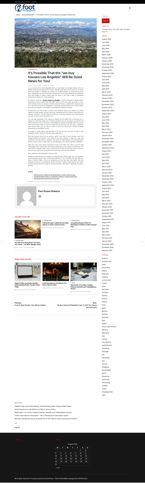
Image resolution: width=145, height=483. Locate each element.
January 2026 (107, 61)
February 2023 (107, 170)
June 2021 (105, 225)
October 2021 (107, 216)
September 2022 (108, 185)
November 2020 (108, 247)
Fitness (104, 302)
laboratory (105, 333)
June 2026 (106, 45)
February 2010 (107, 250)
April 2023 (105, 163)
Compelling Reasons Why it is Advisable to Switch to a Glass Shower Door (55, 176)
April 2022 (105, 197)
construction (106, 280)
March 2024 (106, 129)
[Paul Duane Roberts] (26, 196)
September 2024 (108, 110)
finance (73, 282)
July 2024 (105, 117)
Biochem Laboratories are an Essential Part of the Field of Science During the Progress (46, 419)
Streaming (105, 376)
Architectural (106, 261)
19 (66, 459)
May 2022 (105, 194)
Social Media (106, 370)
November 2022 (108, 179)
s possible (50, 181)
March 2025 (106, 92)
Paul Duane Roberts (49, 85)
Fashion (105, 295)
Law (103, 336)
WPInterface (82, 478)
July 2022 (105, 191)
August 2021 (106, 222)
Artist (104, 264)
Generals (105, 317)
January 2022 (107, 207)
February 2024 (107, 132)
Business (105, 274)
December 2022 (108, 176)
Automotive (106, 267)
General (104, 314)
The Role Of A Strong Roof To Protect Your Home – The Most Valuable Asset (28, 243)
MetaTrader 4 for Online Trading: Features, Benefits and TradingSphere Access (83, 287)
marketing (105, 348)
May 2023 (105, 160)
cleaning (105, 277)
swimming (105, 379)
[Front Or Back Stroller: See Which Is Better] (2, 241)
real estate (106, 358)
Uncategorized (107, 392)
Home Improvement (33, 69)
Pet (103, 354)
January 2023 (107, 173)
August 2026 (106, 39)
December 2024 (108, 101)
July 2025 (105, 79)
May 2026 (105, 48)
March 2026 (106, 55)
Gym (103, 320)
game (104, 308)
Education (105, 289)
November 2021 (107, 213)
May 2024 (105, 123)
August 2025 (106, 76)
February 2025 (107, 95)
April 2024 (105, 126)
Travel (104, 389)
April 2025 (105, 89)
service (104, 364)
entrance (105, 292)
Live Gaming (106, 342)
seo (103, 361)
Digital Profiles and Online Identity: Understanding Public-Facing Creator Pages (27, 285)
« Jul (57, 468)
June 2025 (106, 83)
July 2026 (105, 42)
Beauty (104, 271)
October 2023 (107, 145)
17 (56, 459)
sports (104, 373)
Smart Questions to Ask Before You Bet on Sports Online (55, 284)
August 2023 (106, 151)
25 (61, 461)
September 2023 (108, 148)
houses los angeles (42, 181)
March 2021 (106, 235)
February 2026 (107, 58)
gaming (104, 311)
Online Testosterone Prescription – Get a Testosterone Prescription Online (41, 415)
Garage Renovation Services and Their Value (46, 178)
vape (103, 395)
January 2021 (106, 241)
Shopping (105, 367)
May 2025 (105, 86)
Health (104, 323)
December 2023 (108, 138)
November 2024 (108, 104)
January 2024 (107, 135)
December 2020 (108, 244)
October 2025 (107, 70)
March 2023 (106, 166)
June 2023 (106, 157)
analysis (105, 258)
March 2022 (106, 201)
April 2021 (105, 232)
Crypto (104, 283)
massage (105, 351)
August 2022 (106, 188)
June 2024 (106, 120)
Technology (106, 382)
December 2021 (107, 210)
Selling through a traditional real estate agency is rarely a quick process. (55, 175)
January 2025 (107, 98)
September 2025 (108, 73)
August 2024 (106, 114)
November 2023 (108, 142)
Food (103, 305)
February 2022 (107, 204)
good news (34, 181)
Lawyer (104, 339)
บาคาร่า (17, 427)
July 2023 (105, 154)
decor (104, 286)
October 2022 (107, 182)
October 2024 (107, 107)
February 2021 (107, 238)
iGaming (105, 330)
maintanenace (107, 345)
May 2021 (105, 229)
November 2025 (108, 67)
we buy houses (56, 181)
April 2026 (105, 51)
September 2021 (108, 219)
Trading (104, 386)
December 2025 (108, 64)
